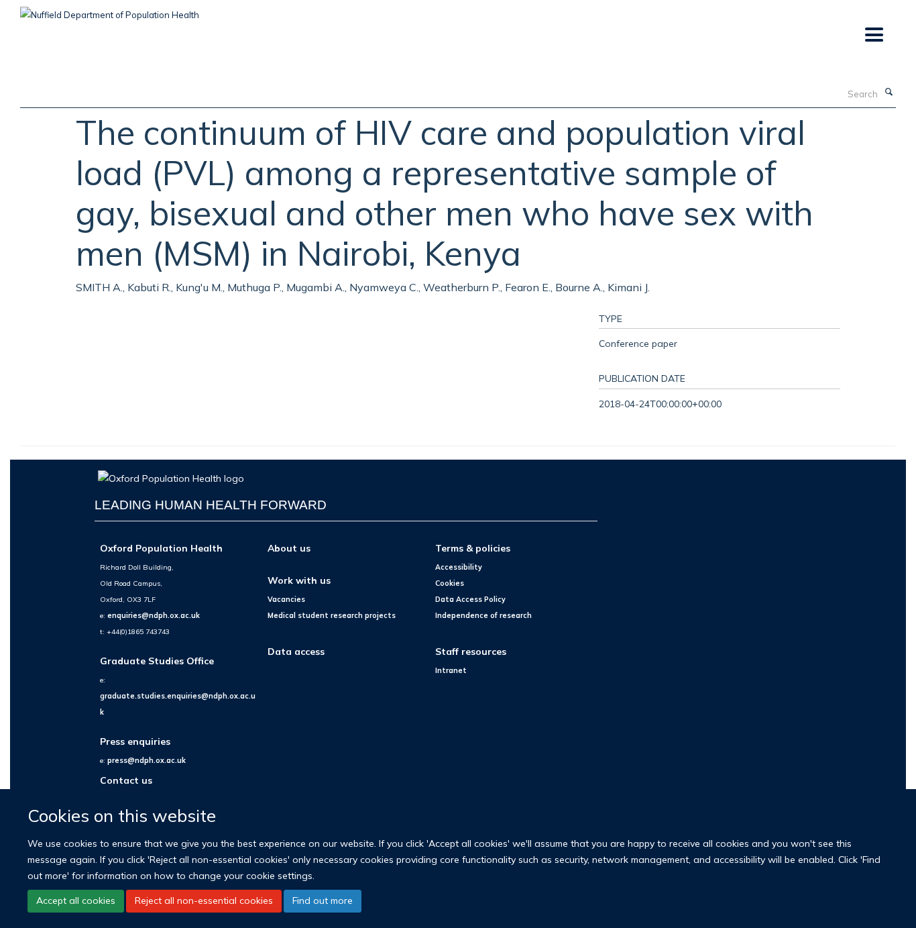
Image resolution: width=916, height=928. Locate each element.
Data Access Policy (470, 599)
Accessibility (458, 567)
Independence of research (483, 615)
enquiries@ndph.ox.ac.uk (153, 615)
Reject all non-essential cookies (204, 901)
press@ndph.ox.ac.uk (146, 760)
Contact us (126, 780)
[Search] (888, 92)
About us (289, 548)
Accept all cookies (75, 901)
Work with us (299, 580)
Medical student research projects (332, 615)
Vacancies (286, 599)
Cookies (449, 583)
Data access (296, 651)
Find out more (322, 901)
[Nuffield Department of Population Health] (109, 10)
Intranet (451, 670)
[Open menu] (873, 35)
